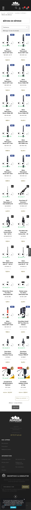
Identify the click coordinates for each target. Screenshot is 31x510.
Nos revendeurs (20, 467)
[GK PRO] (12, 186)
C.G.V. (3, 467)
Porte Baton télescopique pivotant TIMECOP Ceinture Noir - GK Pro (23, 353)
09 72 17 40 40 (16, 435)
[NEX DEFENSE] (12, 34)
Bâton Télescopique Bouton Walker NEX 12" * (23, 81)
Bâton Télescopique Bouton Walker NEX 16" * (8, 111)
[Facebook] (15, 496)
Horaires (4, 470)
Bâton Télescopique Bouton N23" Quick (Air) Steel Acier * (23, 172)
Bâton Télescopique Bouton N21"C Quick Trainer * (7, 323)
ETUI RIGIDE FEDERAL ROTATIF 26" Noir (23, 383)
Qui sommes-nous (20, 459)
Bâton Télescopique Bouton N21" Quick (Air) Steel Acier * (8, 172)
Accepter (13, 507)
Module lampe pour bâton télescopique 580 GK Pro (23, 293)
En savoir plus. (18, 505)
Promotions (5, 446)
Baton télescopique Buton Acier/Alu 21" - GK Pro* (23, 262)
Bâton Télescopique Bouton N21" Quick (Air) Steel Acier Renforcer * (8, 51)
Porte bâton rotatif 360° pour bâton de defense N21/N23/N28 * (23, 323)
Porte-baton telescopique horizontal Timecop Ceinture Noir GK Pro (8, 353)
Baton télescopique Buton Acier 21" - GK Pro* (7, 262)
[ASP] (12, 367)
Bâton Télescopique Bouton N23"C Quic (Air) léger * (23, 51)
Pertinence (15, 27)
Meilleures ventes (6, 449)
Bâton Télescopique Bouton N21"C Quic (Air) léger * (8, 81)
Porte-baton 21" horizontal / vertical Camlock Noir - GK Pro (23, 202)
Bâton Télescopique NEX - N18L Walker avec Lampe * (23, 142)
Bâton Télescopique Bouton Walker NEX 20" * (23, 111)
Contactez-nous (6, 459)
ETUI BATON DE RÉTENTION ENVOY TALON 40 (8, 383)
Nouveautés (5, 443)
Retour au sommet (22, 398)
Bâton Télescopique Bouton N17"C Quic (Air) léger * (8, 142)
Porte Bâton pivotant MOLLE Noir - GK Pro (8, 232)
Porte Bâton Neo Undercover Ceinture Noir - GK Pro (23, 232)
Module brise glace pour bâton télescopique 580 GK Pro (8, 293)
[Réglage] (20, 8)
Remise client (5, 462)
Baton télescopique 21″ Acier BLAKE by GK (8, 202)
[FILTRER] (29, 255)
